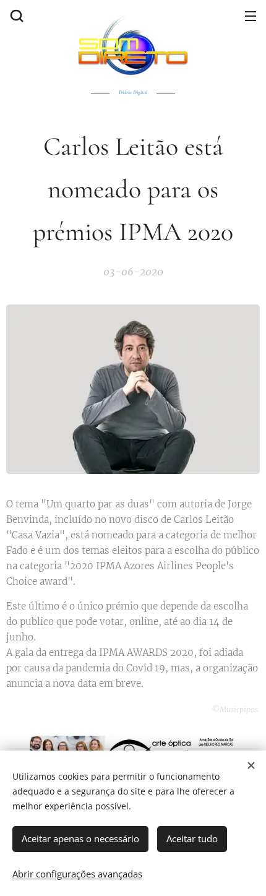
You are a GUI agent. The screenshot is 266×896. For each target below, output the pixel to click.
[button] (15, 15)
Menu (250, 15)
